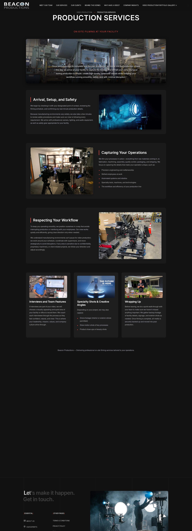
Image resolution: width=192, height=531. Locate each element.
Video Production (84, 12)
